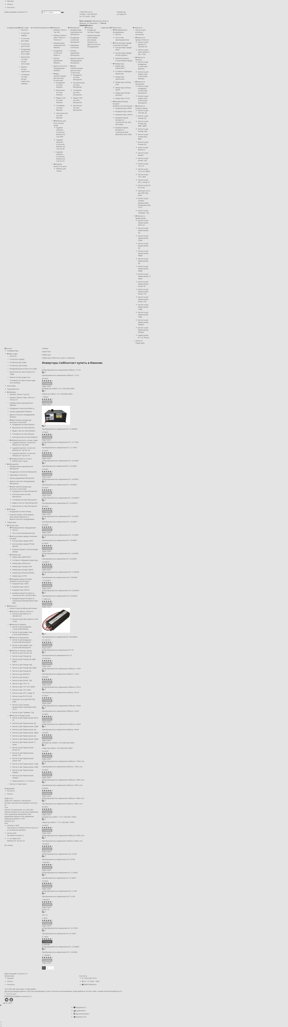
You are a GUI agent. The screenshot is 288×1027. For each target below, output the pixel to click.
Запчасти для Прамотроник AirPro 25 (143, 222)
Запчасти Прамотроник (140, 217)
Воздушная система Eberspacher (77, 77)
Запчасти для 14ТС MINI (143, 175)
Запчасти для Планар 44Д (143, 130)
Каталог (9, 348)
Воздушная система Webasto (60, 85)
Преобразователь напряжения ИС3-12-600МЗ (59, 952)
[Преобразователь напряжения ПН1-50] (96, 650)
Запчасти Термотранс (140, 342)
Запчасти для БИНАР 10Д (143, 159)
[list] (46, 367)
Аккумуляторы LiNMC (123, 108)
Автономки (34, 28)
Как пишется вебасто (15, 835)
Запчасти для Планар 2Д (143, 117)
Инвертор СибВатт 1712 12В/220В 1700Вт (58, 822)
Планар (90, 28)
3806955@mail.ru (90, 984)
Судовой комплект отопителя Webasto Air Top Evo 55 (60, 156)
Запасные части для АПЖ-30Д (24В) (144, 193)
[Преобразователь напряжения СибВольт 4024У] (96, 724)
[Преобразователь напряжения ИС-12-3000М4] (96, 415)
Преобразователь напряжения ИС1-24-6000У (59, 485)
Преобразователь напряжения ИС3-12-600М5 (59, 577)
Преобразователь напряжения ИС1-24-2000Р (59, 522)
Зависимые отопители (74, 46)
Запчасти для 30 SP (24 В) (144, 186)
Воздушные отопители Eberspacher (74, 40)
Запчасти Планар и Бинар (141, 107)
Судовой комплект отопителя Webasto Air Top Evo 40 (60, 144)
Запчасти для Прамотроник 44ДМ (143, 253)
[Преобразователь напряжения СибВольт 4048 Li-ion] (96, 798)
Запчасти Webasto (140, 58)
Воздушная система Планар (93, 31)
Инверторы (119, 64)
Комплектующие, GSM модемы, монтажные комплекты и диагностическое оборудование (93, 41)
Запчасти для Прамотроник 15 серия (144, 276)
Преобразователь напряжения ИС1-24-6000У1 (60, 503)
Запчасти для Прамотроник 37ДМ (143, 238)
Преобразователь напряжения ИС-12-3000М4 (59, 429)
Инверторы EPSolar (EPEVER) (23, 573)
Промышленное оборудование (120, 31)
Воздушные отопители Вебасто (58, 53)
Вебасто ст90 (19, 819)
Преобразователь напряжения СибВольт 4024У (60, 729)
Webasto (56, 28)
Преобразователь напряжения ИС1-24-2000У (59, 466)
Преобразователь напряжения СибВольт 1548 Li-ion (62, 767)
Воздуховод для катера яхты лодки (25, 51)
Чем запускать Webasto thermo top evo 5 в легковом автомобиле (22, 829)
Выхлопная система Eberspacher (77, 107)
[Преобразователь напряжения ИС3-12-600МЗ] (96, 947)
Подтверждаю (10, 994)
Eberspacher (74, 28)
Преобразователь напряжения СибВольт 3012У (60, 692)
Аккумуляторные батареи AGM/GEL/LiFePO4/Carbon (21, 580)
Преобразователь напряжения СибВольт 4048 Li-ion (62, 804)
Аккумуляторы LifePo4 (123, 114)
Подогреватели (45, 28)
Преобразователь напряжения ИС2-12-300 (58, 896)
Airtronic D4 (8, 810)
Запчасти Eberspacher (140, 83)
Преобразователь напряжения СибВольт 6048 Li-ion (62, 841)
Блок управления (31, 812)
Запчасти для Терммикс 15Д (143, 212)
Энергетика (117, 28)
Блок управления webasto (17, 815)
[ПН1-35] (96, 909)
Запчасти (138, 28)
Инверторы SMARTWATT (120, 67)
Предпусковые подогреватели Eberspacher (76, 32)
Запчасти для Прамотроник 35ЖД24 (143, 330)
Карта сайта (7, 1003)
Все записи (8, 845)
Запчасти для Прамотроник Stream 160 (143, 299)
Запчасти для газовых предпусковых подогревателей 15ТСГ (144, 202)
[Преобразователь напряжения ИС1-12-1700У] (96, 442)
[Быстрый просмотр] (45, 372)
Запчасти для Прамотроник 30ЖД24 (143, 322)
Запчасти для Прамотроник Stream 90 (143, 284)
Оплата (10, 4)
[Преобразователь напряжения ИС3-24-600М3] (96, 590)
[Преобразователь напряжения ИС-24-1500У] (96, 928)
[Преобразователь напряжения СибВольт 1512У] (96, 370)
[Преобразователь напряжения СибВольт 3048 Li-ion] (96, 780)
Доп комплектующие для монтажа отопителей (60, 77)
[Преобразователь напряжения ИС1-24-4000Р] (96, 535)
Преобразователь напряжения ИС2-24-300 (58, 859)
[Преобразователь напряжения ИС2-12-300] (96, 891)
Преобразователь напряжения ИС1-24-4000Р (59, 540)
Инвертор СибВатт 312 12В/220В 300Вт (57, 394)
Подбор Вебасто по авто (60, 165)
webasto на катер (18, 812)
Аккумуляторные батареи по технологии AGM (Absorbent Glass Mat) (123, 131)
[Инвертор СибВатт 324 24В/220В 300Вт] (96, 743)
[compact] (50, 367)
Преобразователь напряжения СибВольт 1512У (60, 375)
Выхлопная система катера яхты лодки (25, 60)
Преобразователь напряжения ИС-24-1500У (59, 933)
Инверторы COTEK (122, 98)
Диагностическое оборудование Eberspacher (77, 60)
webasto (7, 812)
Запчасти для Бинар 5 (143, 154)
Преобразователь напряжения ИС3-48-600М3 (59, 637)
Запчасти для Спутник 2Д (143, 111)
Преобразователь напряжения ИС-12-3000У (59, 878)
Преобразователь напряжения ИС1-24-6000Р (59, 559)
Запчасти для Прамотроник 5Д (143, 261)
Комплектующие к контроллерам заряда (123, 59)
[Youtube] (11, 1000)
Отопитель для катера (25, 45)
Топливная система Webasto (60, 107)
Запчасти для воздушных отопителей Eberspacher (143, 89)
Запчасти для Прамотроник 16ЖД (143, 314)
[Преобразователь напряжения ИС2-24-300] (96, 854)
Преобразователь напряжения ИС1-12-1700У (59, 448)
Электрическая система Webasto (62, 115)
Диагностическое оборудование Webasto (60, 68)
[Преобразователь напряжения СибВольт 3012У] (96, 687)
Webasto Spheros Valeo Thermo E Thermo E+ (60, 37)
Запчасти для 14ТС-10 (143, 165)
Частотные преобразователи (122, 39)
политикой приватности (112, 991)
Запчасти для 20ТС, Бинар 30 (144, 181)
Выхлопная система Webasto (60, 92)
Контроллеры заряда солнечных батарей (122, 44)
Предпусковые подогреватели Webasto (59, 45)
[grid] (43, 367)
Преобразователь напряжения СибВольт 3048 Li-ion (62, 785)
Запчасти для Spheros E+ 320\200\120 (143, 44)
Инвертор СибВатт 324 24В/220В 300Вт (57, 748)
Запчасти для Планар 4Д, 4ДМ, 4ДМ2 (143, 123)
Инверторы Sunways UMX (22, 566)
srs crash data (28, 810)
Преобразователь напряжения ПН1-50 (57, 655)
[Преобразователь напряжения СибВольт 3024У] (96, 705)
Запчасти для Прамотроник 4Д (143, 245)
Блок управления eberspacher (15, 814)
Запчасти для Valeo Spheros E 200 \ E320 (144, 52)
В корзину (47, 942)
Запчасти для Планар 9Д (143, 143)
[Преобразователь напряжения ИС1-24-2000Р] (96, 516)
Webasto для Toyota (61, 170)
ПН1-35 (44, 915)
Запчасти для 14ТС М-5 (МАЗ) (144, 170)
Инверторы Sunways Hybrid (22, 570)
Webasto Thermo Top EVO (19, 394)
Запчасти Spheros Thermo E (142, 39)
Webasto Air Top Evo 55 (16, 841)
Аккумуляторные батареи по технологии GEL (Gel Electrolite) (123, 121)
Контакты (11, 7)
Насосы (118, 34)
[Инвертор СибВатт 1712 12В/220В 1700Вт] (96, 817)
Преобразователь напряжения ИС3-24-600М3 (59, 596)
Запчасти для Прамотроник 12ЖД (143, 307)
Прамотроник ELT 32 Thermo (143, 336)
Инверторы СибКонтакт (120, 78)
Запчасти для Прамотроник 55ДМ (143, 268)
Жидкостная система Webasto (60, 100)
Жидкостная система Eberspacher (77, 100)
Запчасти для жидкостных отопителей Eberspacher (143, 99)
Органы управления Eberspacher (74, 53)
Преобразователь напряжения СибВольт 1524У (60, 674)
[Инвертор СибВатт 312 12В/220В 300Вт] (96, 388)
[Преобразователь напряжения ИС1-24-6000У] (96, 479)
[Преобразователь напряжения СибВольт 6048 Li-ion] (96, 835)
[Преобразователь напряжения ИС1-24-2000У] (96, 460)
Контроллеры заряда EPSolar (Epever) (123, 54)
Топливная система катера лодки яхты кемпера (25, 79)
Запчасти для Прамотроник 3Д (143, 230)
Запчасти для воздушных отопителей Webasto (143, 65)
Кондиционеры (12, 28)
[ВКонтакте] (6, 1000)
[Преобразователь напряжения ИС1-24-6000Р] (96, 553)
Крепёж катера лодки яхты (25, 69)
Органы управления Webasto (58, 60)
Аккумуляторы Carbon (123, 111)
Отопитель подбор (25, 34)
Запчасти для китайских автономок (140, 32)
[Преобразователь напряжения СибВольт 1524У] (96, 668)
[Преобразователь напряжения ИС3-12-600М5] (96, 572)
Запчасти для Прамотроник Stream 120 (143, 291)
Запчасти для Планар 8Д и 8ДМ (143, 136)
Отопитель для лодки (25, 39)
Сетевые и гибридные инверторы (123, 72)
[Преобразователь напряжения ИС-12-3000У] (96, 872)
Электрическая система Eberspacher (78, 85)
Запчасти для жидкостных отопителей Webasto (143, 75)
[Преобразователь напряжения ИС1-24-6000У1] (96, 498)
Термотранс (105, 28)
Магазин (10, 1)
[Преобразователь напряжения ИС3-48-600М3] (96, 620)
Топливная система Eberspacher (77, 92)
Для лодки (25, 28)
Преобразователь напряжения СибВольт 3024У (60, 711)
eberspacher (18, 810)
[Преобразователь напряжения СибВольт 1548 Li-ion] (96, 761)
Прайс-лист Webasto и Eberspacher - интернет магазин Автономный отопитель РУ (20, 803)
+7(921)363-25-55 (85, 12)
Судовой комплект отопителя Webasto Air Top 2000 (60, 132)
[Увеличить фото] (43, 372)
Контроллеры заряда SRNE (22, 541)
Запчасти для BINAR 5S (143, 148)
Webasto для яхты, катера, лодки (60, 123)
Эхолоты (24, 30)
